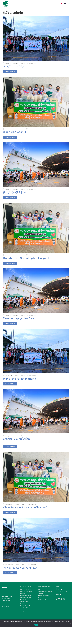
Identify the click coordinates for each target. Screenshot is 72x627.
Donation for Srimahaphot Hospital (26, 258)
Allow (36, 624)
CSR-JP (23, 63)
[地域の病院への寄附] (36, 102)
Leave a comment (32, 63)
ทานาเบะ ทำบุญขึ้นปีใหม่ (17, 438)
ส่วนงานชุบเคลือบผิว (25, 586)
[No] (70, 623)
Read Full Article (10, 71)
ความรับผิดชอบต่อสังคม (62, 592)
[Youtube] (59, 599)
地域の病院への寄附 (14, 132)
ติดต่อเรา (58, 594)
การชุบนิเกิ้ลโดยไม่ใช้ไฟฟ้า (26, 591)
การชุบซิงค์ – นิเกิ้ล (24, 608)
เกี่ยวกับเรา (59, 589)
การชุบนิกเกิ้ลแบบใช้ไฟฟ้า (26, 589)
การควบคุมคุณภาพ (24, 610)
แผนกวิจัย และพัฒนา (24, 612)
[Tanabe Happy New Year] (36, 290)
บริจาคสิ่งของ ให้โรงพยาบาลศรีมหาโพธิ (25, 507)
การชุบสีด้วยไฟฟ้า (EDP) (25, 595)
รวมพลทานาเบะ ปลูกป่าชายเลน (20, 567)
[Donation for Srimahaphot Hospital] (36, 228)
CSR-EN (23, 255)
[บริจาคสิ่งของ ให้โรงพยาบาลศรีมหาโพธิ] (36, 477)
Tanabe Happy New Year (19, 318)
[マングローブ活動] (36, 38)
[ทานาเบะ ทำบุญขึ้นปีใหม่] (36, 411)
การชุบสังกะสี (23, 593)
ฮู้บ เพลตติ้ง (22, 603)
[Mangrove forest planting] (36, 351)
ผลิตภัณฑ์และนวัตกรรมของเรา (45, 591)
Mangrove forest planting (19, 378)
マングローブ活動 (13, 66)
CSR (23, 436)
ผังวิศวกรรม (40, 593)
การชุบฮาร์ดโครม (24, 601)
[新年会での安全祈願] (36, 164)
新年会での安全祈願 (14, 192)
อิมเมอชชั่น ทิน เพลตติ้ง (25, 605)
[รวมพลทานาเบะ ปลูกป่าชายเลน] (36, 540)
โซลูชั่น (39, 589)
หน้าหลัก (58, 586)
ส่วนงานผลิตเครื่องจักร (44, 586)
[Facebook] (56, 599)
